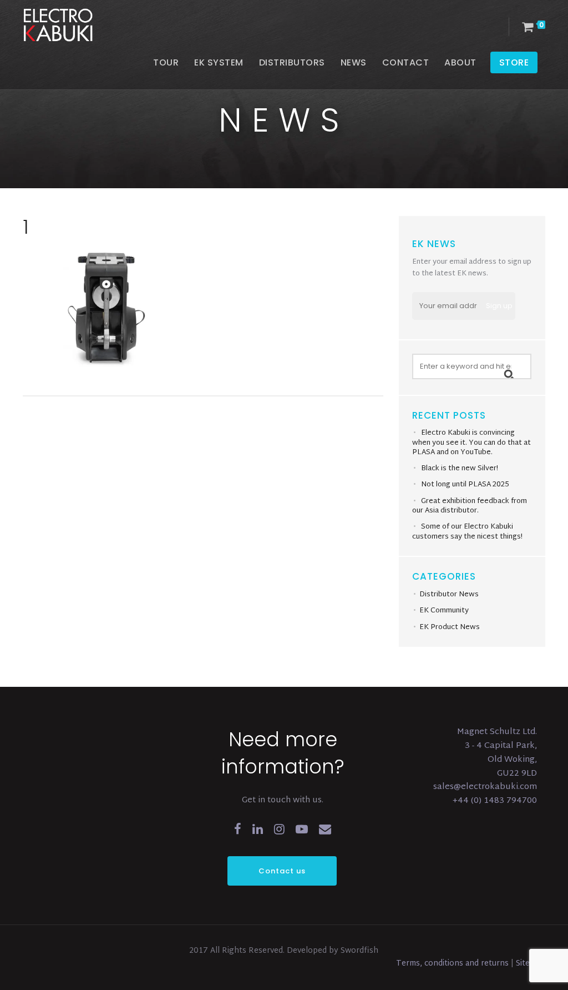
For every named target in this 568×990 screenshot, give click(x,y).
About (460, 62)
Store (514, 62)
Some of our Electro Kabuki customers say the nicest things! (467, 532)
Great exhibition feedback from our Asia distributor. (469, 506)
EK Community (444, 610)
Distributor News (449, 594)
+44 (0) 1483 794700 (495, 800)
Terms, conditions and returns (453, 964)
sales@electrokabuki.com (485, 787)
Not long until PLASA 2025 (465, 484)
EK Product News (449, 627)
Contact (405, 62)
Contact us (282, 871)
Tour (166, 62)
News (354, 62)
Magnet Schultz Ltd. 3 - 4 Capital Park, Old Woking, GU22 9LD (497, 753)
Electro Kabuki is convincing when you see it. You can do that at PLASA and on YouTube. (471, 442)
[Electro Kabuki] (73, 25)
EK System (219, 62)
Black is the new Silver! (459, 468)
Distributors (292, 62)
